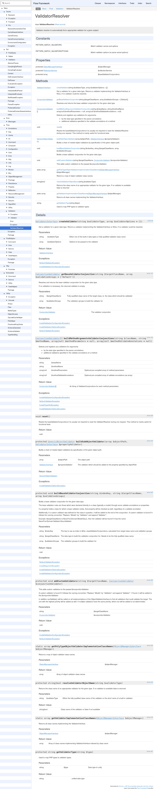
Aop (9, 132)
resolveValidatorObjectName (68, 181)
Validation (11, 59)
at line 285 (150, 492)
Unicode (11, 300)
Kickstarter (10, 273)
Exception (11, 18)
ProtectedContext (14, 108)
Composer (12, 145)
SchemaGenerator (14, 328)
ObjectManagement (15, 176)
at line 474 (150, 717)
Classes (98, 3)
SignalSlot (12, 204)
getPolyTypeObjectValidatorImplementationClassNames (78, 169)
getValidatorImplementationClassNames (72, 193)
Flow (7, 125)
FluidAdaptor (10, 238)
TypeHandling (12, 334)
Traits (132, 3)
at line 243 (150, 441)
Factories (11, 269)
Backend (11, 15)
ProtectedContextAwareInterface (19, 111)
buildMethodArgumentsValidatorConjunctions (74, 109)
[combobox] (15, 3)
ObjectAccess (13, 314)
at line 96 (150, 221)
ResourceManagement (16, 193)
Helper (10, 56)
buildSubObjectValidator (66, 139)
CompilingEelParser (15, 66)
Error (8, 118)
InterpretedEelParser (15, 90)
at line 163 (150, 337)
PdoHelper (11, 321)
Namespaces (110, 3)
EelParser (11, 80)
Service (11, 248)
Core (10, 152)
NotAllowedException (15, 97)
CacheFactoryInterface (16, 39)
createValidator (62, 87)
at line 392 (150, 580)
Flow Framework (41, 3)
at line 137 (150, 273)
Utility (10, 114)
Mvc (9, 173)
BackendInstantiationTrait (17, 28)
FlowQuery (12, 53)
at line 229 (150, 415)
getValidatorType (63, 203)
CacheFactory (13, 35)
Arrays (10, 303)
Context (10, 73)
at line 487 (150, 751)
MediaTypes (12, 310)
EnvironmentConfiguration (17, 42)
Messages (12, 121)
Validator (14, 218)
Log (9, 166)
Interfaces (122, 3)
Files (9, 307)
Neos (6, 8)
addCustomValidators (65, 160)
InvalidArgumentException (49, 566)
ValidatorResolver (16, 228)
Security (11, 197)
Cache (8, 11)
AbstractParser (13, 63)
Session (11, 200)
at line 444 (150, 682)
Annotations (12, 128)
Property (11, 187)
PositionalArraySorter (15, 324)
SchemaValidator (14, 331)
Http (9, 159)
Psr (9, 25)
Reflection (11, 190)
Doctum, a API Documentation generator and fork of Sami (136, 786)
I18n (9, 163)
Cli (9, 138)
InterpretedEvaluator (15, 94)
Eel (7, 49)
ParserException (14, 104)
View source (60, 24)
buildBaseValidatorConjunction (68, 148)
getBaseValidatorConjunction (68, 99)
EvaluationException (15, 83)
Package (11, 101)
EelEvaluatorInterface (15, 77)
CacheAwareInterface (15, 32)
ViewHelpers (12, 255)
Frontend (11, 22)
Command (12, 142)
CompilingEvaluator (15, 70)
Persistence (12, 183)
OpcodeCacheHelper (15, 317)
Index (140, 3)
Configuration (13, 149)
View (10, 252)
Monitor (11, 169)
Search (148, 3)
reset (59, 127)
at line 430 (150, 645)
